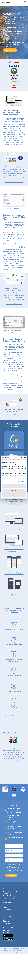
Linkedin (7, 919)
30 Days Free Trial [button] (10, 50)
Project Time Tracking (9, 894)
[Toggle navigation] (25, 2)
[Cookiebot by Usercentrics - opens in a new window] (20, 457)
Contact (7, 928)
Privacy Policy (17, 865)
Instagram (8, 921)
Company (5, 905)
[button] (4, 200)
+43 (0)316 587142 (10, 930)
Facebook (7, 917)
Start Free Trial (11, 873)
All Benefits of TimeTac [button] (14, 714)
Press (4, 910)
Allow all (14, 486)
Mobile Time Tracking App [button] (14, 571)
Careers (5, 903)
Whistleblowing (13, 950)
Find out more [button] (14, 412)
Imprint (22, 946)
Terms (13, 948)
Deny (14, 495)
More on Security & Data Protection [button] (14, 180)
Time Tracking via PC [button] (14, 527)
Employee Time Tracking (9, 891)
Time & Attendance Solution (10, 889)
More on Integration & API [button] (14, 303)
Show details (20, 481)
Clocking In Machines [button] (14, 593)
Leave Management (8, 896)
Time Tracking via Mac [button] (14, 549)
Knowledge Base (7, 908)
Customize (13, 490)
